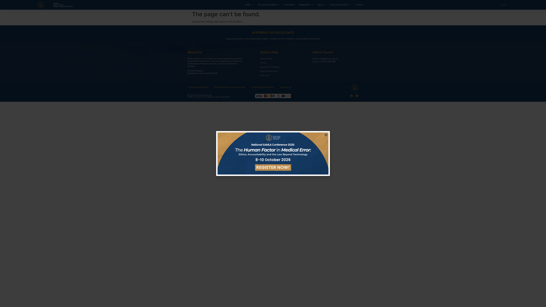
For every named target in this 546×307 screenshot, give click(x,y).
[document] (273, 153)
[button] (326, 135)
